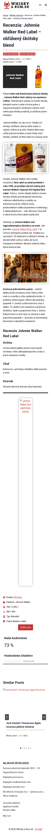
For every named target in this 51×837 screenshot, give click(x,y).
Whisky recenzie (27, 54)
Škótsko (18, 597)
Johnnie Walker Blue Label (24, 229)
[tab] (20, 748)
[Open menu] (40, 5)
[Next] (44, 717)
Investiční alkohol (11, 803)
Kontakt (38, 829)
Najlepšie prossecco (13, 777)
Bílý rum (7, 815)
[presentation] (25, 703)
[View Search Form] (46, 5)
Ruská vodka (9, 810)
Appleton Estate (11, 806)
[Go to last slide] (7, 717)
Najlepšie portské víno (14, 787)
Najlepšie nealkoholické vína (17, 782)
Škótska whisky (10, 54)
